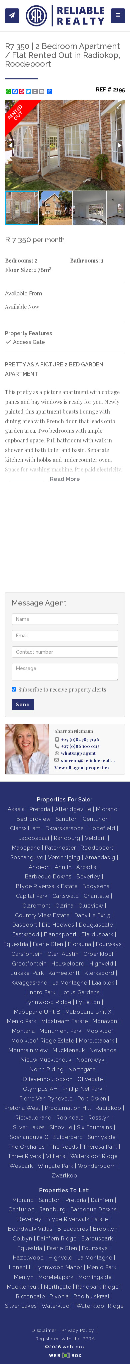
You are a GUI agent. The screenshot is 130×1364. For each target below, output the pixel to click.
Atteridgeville (73, 809)
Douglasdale (96, 925)
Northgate (82, 1069)
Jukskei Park (27, 973)
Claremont (36, 906)
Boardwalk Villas (30, 1229)
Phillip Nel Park (82, 1089)
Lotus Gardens (80, 992)
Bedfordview (33, 819)
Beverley (88, 876)
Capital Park (32, 896)
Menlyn (24, 1277)
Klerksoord (99, 973)
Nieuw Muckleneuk (46, 1060)
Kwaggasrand (29, 983)
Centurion (96, 819)
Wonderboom (97, 1166)
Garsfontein (27, 954)
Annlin (63, 867)
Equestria (15, 944)
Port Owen (92, 1098)
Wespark (21, 1166)
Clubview (90, 906)
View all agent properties (82, 767)
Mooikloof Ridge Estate (42, 1040)
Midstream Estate (64, 1021)
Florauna (79, 944)
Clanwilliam (25, 828)
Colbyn (22, 1238)
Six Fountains (94, 1127)
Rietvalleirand (33, 1118)
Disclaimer (44, 1330)
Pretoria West (22, 1108)
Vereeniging (64, 857)
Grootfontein (29, 963)
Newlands (103, 1050)
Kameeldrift (64, 973)
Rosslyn (99, 1118)
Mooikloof (100, 1031)
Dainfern (102, 1200)
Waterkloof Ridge (94, 1156)
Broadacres (72, 1229)
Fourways (109, 944)
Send (23, 704)
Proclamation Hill (68, 1108)
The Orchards (26, 1147)
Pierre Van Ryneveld (46, 1098)
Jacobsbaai (34, 838)
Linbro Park (40, 992)
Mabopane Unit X (88, 1012)
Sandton (67, 819)
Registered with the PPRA (65, 1338)
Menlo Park (22, 1021)
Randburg (67, 838)
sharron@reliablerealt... (88, 760)
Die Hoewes (58, 925)
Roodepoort (97, 848)
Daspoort (24, 925)
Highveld (101, 963)
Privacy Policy (77, 1330)
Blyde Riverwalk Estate (47, 886)
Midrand (107, 809)
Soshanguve (26, 857)
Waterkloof (57, 1306)
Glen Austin (63, 954)
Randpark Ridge (97, 1287)
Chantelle (96, 896)
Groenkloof (98, 954)
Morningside (95, 1277)
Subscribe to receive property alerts (62, 689)
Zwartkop (64, 1175)
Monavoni (106, 1021)
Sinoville (61, 1127)
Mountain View (28, 1050)
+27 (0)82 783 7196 (80, 739)
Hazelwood (28, 1257)
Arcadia (86, 867)
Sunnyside (102, 1137)
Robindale (70, 1118)
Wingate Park (55, 1166)
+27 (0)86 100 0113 (80, 746)
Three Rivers (24, 1156)
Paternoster (60, 848)
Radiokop (108, 1108)
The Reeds (64, 1147)
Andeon (39, 867)
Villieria (56, 1156)
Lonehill (20, 1267)
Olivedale (90, 1079)
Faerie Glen (48, 944)
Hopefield (102, 828)
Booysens (96, 886)
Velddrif (95, 838)
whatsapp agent (78, 753)
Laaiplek (103, 983)
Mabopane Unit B (37, 1012)
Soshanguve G (29, 1137)
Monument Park (61, 1031)
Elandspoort (60, 934)
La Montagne (69, 983)
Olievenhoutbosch (48, 1079)
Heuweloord (68, 963)
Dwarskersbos (65, 828)
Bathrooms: (85, 260)
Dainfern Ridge (57, 1238)
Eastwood (25, 934)
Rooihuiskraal (92, 1296)
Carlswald (65, 896)
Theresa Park (100, 1147)
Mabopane (26, 848)
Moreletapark (96, 1040)
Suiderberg (68, 1137)
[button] (119, 106)
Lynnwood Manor (58, 1267)
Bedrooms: (19, 260)
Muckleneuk (69, 1050)
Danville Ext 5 (92, 915)
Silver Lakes (29, 1127)
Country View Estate (42, 915)
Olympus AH (40, 1089)
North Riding (47, 1069)
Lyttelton (88, 1002)
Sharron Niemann (73, 731)
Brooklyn (105, 1229)
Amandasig (100, 857)
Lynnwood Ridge (48, 1002)
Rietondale (30, 1296)
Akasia (16, 809)
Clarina (64, 906)
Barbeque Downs (48, 876)
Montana (23, 1031)
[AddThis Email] (42, 91)
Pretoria (40, 809)
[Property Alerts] (12, 15)
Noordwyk (90, 1060)
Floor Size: (19, 269)
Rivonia (59, 1296)
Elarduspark (97, 934)
